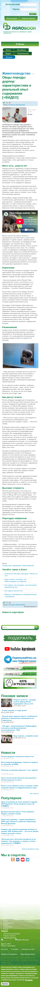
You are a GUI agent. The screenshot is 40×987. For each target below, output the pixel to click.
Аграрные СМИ (8, 904)
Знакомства (7, 927)
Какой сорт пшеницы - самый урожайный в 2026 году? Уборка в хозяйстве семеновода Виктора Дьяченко (18, 821)
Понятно (5, 984)
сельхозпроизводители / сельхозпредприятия (19, 888)
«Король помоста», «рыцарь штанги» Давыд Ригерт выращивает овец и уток (24, 702)
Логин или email (13, 4)
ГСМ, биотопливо (9, 878)
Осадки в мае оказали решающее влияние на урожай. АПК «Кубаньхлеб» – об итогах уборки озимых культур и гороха (19, 831)
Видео (8, 54)
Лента (8, 50)
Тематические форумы (11, 934)
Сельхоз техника (9, 911)
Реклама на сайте (28, 949)
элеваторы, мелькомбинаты (13, 902)
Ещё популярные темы (30, 849)
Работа (5, 925)
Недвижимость (8, 923)
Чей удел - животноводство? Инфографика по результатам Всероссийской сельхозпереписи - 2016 (19, 728)
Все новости (34, 793)
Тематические (23, 54)
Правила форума (9, 938)
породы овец (7, 565)
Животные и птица (10, 919)
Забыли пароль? (28, 18)
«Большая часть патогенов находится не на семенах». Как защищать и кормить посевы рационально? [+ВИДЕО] (18, 841)
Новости (8, 752)
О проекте (14, 949)
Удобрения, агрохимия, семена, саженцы (18, 917)
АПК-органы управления (12, 872)
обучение (6, 886)
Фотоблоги (21, 50)
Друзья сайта (6, 944)
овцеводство (17, 565)
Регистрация (12, 18)
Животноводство (16, 73)
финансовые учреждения (12, 900)
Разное (5, 929)
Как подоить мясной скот (14, 591)
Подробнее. (29, 980)
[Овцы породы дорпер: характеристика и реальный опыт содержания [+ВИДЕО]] (14, 108)
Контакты (4, 949)
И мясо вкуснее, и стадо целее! (14, 710)
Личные (9, 57)
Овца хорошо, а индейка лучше (25, 736)
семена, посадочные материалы (15, 892)
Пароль (16, 9)
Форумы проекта (9, 936)
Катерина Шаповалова (16, 105)
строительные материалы (12, 898)
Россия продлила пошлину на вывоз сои (17, 756)
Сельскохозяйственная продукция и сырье (18, 909)
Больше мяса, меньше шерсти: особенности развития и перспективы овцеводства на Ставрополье (19, 718)
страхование (7, 896)
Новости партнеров (8, 946)
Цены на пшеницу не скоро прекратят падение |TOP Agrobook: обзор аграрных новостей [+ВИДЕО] (19, 804)
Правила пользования (9, 954)
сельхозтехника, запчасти (12, 890)
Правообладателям (27, 954)
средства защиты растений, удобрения (17, 894)
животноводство (28, 565)
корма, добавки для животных (14, 880)
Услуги (5, 921)
